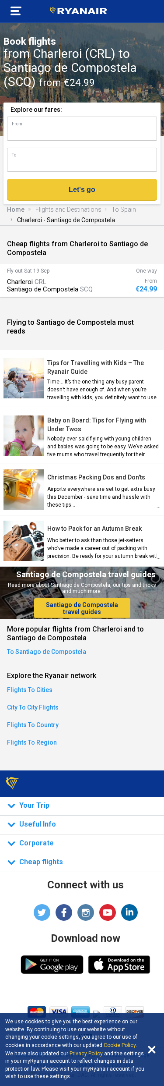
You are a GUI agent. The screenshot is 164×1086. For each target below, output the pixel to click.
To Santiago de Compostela (46, 651)
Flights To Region (32, 742)
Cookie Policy (120, 1045)
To (14, 155)
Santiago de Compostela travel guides (82, 608)
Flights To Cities (29, 689)
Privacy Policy (86, 1054)
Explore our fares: (36, 109)
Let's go (82, 189)
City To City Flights (33, 707)
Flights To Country (33, 724)
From (17, 123)
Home (15, 209)
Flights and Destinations (68, 209)
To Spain (124, 209)
